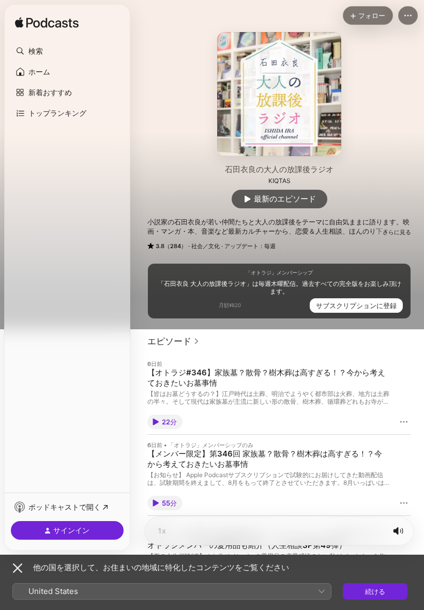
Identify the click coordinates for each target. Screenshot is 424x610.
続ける (375, 591)
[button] (67, 51)
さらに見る (397, 232)
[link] (173, 341)
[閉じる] (17, 568)
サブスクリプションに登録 (356, 305)
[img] (47, 23)
